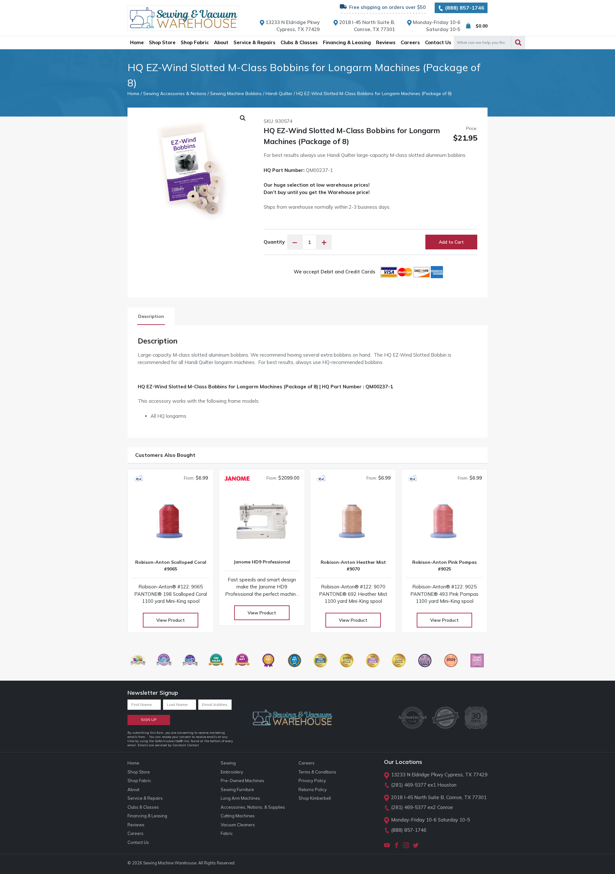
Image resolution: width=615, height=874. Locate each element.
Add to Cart (451, 242)
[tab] (151, 316)
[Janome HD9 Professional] (261, 523)
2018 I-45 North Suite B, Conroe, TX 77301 (439, 797)
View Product (170, 620)
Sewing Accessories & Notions (174, 93)
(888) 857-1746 (464, 7)
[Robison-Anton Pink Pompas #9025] (444, 524)
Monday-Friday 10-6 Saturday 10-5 (430, 820)
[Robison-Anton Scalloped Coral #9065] (170, 524)
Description (151, 316)
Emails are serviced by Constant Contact (168, 745)
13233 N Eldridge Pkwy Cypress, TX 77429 (439, 775)
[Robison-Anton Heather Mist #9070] (353, 524)
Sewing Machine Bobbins (236, 93)
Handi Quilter (279, 93)
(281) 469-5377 (408, 785)
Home (133, 93)
